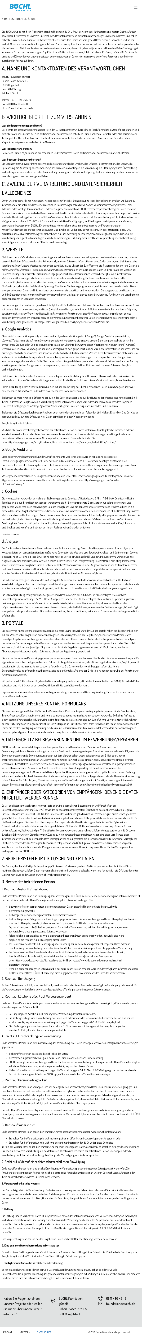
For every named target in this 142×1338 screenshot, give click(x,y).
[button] (136, 7)
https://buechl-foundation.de (17, 108)
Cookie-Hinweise (10, 534)
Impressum (24, 1332)
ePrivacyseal (110, 588)
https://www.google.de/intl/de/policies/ (94, 442)
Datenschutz (44, 1332)
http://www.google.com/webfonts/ (22, 461)
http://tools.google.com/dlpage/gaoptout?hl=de (32, 406)
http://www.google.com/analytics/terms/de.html (34, 442)
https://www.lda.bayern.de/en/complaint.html (97, 960)
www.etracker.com (105, 548)
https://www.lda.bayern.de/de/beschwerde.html (41, 960)
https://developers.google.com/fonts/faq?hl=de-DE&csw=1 (103, 476)
